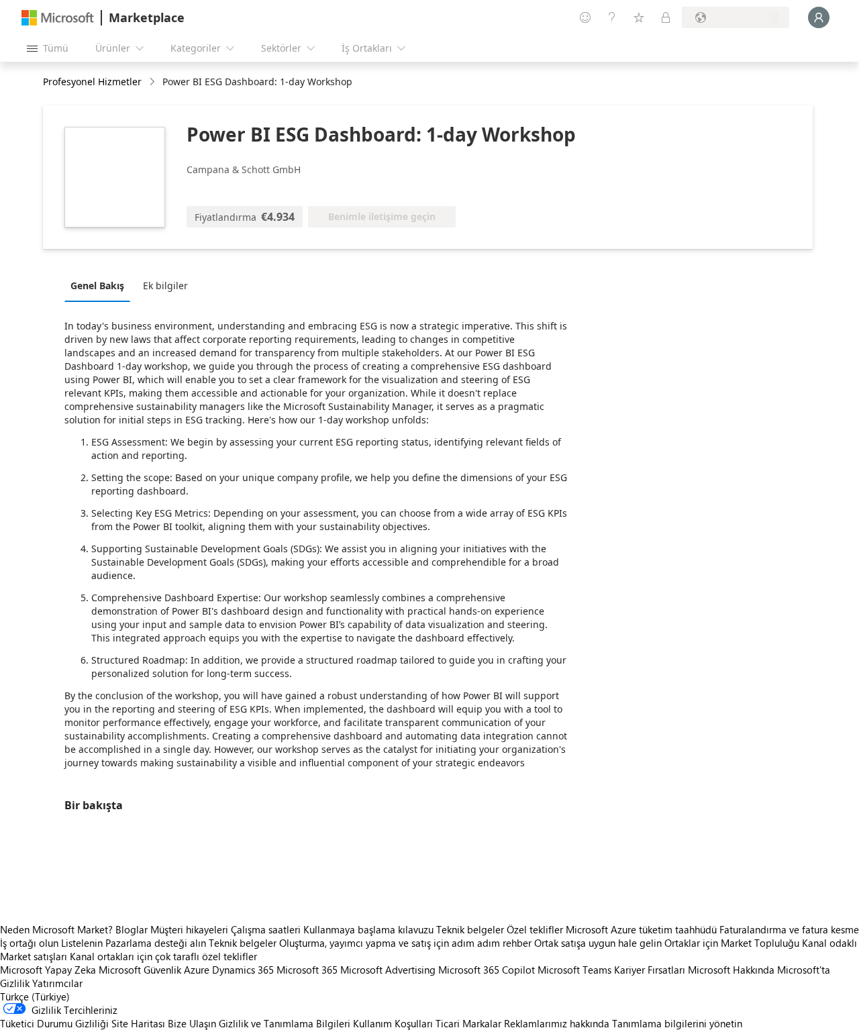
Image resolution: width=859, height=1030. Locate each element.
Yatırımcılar (57, 983)
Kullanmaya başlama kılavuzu (368, 929)
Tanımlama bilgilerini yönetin (677, 1023)
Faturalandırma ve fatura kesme (789, 929)
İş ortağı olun (29, 942)
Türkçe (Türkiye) (35, 996)
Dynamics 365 (243, 969)
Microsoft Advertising (388, 969)
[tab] (100, 285)
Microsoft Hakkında (731, 969)
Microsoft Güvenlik (140, 969)
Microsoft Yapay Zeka (48, 969)
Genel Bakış (97, 285)
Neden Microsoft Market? (56, 929)
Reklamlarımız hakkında (556, 1023)
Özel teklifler (535, 929)
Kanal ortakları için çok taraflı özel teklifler (163, 956)
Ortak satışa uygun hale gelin (598, 942)
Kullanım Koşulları (393, 1023)
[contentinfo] (153, 82)
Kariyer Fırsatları (649, 969)
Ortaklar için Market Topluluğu (731, 942)
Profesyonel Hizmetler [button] (92, 81)
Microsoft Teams (574, 969)
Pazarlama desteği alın (155, 942)
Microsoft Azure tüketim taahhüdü (642, 929)
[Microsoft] (57, 17)
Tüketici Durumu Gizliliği (54, 1023)
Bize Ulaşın (192, 1023)
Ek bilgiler (165, 285)
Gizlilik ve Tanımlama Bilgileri (284, 1023)
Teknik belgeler (470, 929)
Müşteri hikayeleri (189, 929)
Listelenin (82, 942)
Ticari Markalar (468, 1023)
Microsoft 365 (307, 969)
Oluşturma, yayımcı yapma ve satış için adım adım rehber (405, 942)
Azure (196, 969)
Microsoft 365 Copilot (486, 969)
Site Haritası (138, 1023)
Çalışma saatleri (266, 929)
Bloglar (131, 929)
